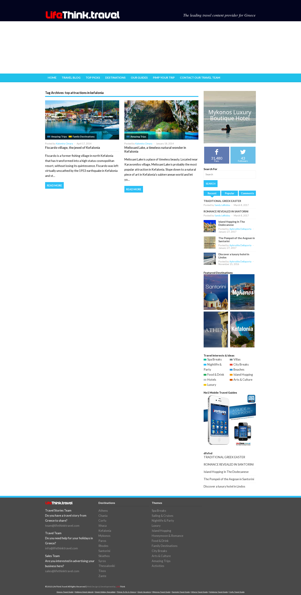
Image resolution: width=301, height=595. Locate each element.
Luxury (211, 384)
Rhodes (103, 546)
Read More (54, 185)
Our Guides (139, 77)
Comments (247, 193)
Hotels (211, 379)
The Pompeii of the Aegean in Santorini (229, 479)
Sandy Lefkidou (222, 205)
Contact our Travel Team (200, 77)
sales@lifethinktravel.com (62, 571)
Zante (102, 576)
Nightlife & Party (163, 520)
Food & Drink (215, 374)
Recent (212, 193)
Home (52, 77)
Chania (102, 515)
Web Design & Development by (106, 586)
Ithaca (102, 525)
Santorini (104, 551)
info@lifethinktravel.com (61, 548)
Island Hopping (243, 374)
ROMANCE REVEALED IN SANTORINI (226, 211)
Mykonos (104, 536)
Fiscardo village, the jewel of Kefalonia (72, 147)
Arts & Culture (242, 379)
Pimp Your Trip (164, 77)
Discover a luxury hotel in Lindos (224, 486)
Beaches (238, 369)
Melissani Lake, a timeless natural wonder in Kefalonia (155, 149)
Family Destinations (84, 136)
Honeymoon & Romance (167, 536)
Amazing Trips (59, 136)
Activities (158, 566)
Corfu (102, 520)
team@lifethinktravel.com (62, 525)
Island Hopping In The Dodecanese (231, 223)
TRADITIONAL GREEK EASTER (222, 200)
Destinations (115, 77)
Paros (102, 541)
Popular (229, 193)
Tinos (102, 571)
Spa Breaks (214, 359)
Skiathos (104, 556)
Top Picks (93, 77)
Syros (102, 561)
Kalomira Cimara (64, 143)
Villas (237, 359)
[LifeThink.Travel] (83, 17)
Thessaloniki (106, 566)
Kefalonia (104, 530)
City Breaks (241, 364)
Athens (103, 510)
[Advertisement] (150, 47)
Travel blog (71, 77)
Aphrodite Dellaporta (240, 229)
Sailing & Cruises (162, 515)
